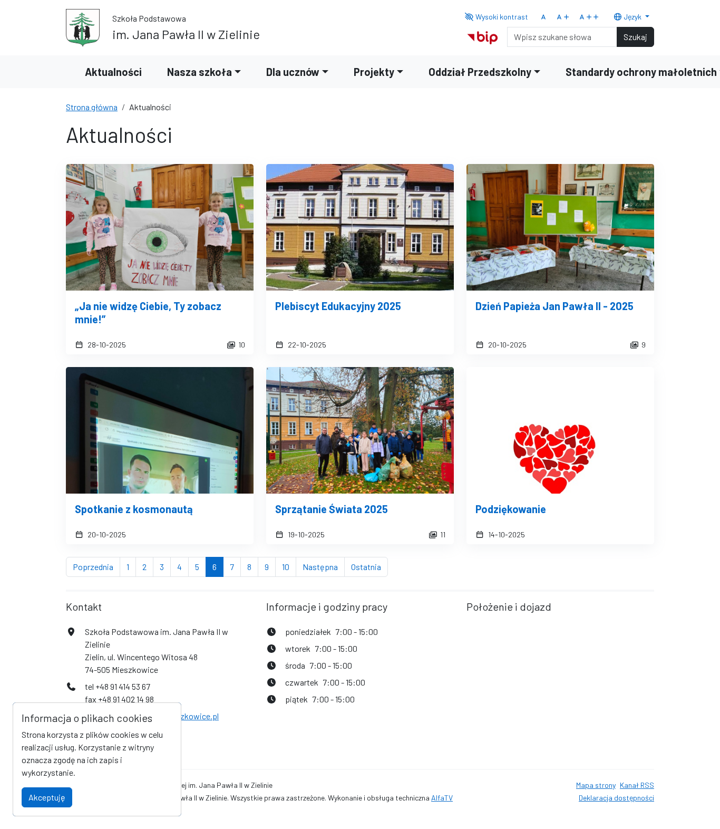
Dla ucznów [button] (292, 71)
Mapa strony (596, 784)
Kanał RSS (637, 784)
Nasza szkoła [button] (199, 71)
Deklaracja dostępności (616, 797)
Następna (324, 566)
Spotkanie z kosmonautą (134, 509)
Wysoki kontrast (501, 16)
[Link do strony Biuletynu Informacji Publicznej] (482, 36)
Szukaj (635, 37)
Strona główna (92, 107)
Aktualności (113, 71)
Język (632, 16)
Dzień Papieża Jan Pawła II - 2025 (554, 306)
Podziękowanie (510, 509)
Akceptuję (46, 797)
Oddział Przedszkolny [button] (480, 71)
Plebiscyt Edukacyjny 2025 (338, 306)
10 (289, 566)
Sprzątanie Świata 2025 (331, 509)
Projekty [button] (374, 71)
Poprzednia (96, 566)
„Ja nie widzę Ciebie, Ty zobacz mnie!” (148, 312)
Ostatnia (369, 566)
